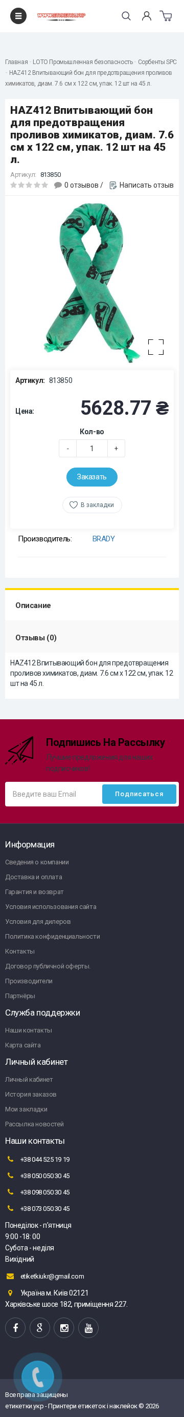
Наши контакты (28, 1030)
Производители (29, 981)
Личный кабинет (29, 1079)
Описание (33, 605)
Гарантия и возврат (34, 892)
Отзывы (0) (36, 637)
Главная (16, 62)
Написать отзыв (147, 185)
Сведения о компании (36, 862)
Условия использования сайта (50, 906)
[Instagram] (64, 1328)
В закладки (97, 505)
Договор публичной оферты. (47, 966)
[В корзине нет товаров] (165, 16)
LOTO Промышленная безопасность (82, 62)
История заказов (31, 1094)
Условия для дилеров (38, 921)
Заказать (92, 477)
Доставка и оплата (33, 877)
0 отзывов (81, 185)
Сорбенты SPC (157, 62)
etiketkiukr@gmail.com (51, 1276)
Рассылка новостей (34, 1124)
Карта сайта (23, 1045)
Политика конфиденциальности (52, 936)
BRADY (104, 538)
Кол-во (92, 432)
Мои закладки (26, 1109)
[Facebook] (15, 1328)
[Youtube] (88, 1328)
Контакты (20, 951)
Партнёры (20, 996)
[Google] (40, 1328)
